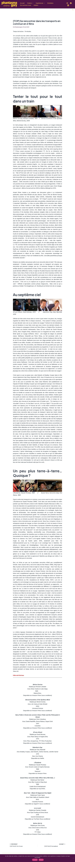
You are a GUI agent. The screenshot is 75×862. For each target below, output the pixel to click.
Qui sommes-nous (25, 5)
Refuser (41, 859)
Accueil (22, 3)
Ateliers (36, 5)
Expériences (39, 3)
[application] (32, 3)
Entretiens (50, 3)
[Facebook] (71, 3)
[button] (73, 10)
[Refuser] (73, 858)
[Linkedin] (68, 5)
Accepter (35, 859)
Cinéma (29, 3)
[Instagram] (67, 3)
